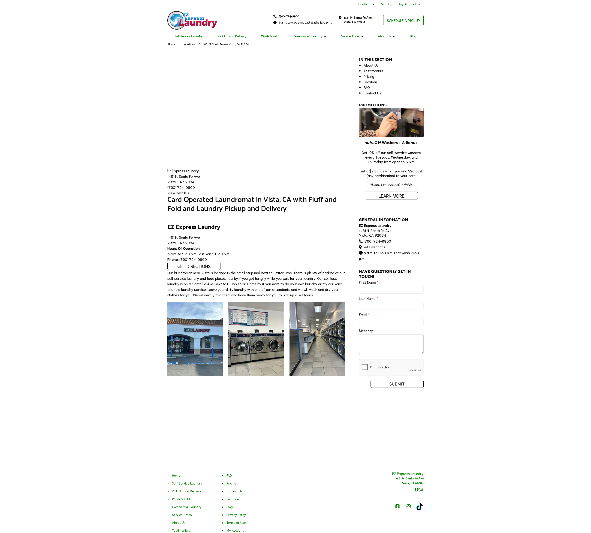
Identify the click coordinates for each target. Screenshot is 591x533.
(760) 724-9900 (289, 16)
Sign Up (386, 4)
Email (364, 314)
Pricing (369, 76)
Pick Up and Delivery (232, 36)
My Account (407, 4)
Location (370, 81)
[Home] (192, 20)
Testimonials (373, 70)
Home (171, 44)
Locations (189, 44)
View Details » (178, 192)
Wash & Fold (269, 36)
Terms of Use (236, 522)
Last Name (368, 298)
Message (366, 330)
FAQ (367, 87)
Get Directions (194, 266)
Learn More (391, 196)
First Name (369, 282)
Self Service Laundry (189, 36)
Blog (413, 36)
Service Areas (350, 36)
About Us (384, 36)
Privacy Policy (236, 514)
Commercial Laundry (307, 36)
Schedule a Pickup (403, 20)
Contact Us (366, 4)
